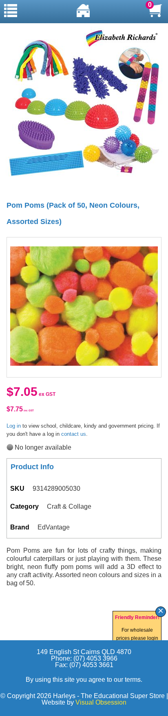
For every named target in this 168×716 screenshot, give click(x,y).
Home (83, 10)
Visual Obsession (100, 702)
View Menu (10, 10)
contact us (73, 434)
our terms (127, 679)
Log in (14, 426)
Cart (155, 10)
